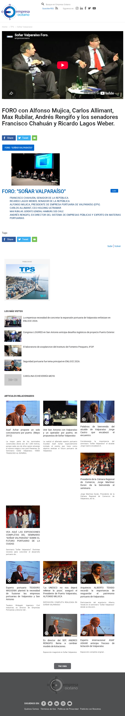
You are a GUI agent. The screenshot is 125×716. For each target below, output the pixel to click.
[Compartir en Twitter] (24, 137)
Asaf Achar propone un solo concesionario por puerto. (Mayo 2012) (23, 432)
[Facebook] (85, 8)
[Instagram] (77, 8)
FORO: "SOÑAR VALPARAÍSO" (19, 147)
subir (114, 190)
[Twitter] (89, 8)
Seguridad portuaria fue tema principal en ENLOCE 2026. (51, 361)
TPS (12, 26)
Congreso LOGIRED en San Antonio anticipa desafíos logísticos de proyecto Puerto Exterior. (69, 332)
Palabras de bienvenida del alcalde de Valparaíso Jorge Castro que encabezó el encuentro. (97, 431)
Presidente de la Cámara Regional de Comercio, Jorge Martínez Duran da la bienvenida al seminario (97, 484)
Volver (117, 246)
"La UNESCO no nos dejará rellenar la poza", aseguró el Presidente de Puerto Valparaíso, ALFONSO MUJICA (60, 592)
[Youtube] (94, 8)
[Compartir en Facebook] (9, 137)
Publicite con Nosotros (90, 709)
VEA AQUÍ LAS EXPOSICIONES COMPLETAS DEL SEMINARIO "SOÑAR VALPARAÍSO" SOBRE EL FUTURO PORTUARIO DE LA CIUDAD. (23, 537)
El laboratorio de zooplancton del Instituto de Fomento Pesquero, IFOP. (58, 346)
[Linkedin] (81, 8)
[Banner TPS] (27, 281)
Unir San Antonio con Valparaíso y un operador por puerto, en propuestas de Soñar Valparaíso (60, 432)
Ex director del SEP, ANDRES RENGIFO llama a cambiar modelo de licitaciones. (60, 643)
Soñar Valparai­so (24, 26)
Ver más (62, 666)
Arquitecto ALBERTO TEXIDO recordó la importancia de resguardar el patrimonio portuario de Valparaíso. (97, 592)
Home (4, 26)
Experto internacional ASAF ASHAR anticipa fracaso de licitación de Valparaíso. (97, 643)
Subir (110, 246)
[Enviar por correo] (34, 137)
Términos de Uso (48, 709)
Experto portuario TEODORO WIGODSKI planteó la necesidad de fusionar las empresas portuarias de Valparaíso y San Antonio (23, 593)
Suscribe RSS (48, 8)
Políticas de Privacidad (68, 709)
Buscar (43, 4)
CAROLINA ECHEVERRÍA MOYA (39, 375)
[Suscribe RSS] (56, 8)
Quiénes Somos (31, 709)
